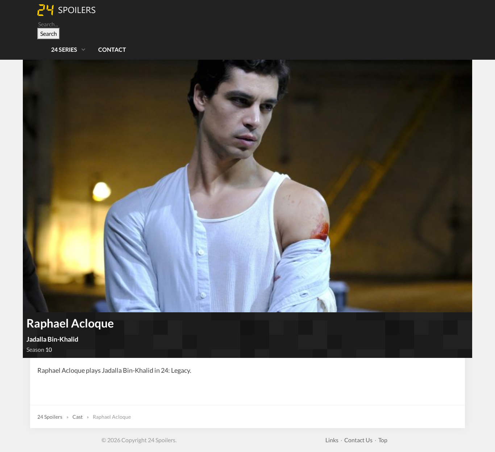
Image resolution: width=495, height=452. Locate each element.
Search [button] (48, 33)
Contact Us (358, 439)
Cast (77, 417)
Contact (112, 49)
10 (48, 349)
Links (331, 439)
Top (382, 439)
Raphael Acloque (70, 323)
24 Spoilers (49, 417)
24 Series (64, 49)
